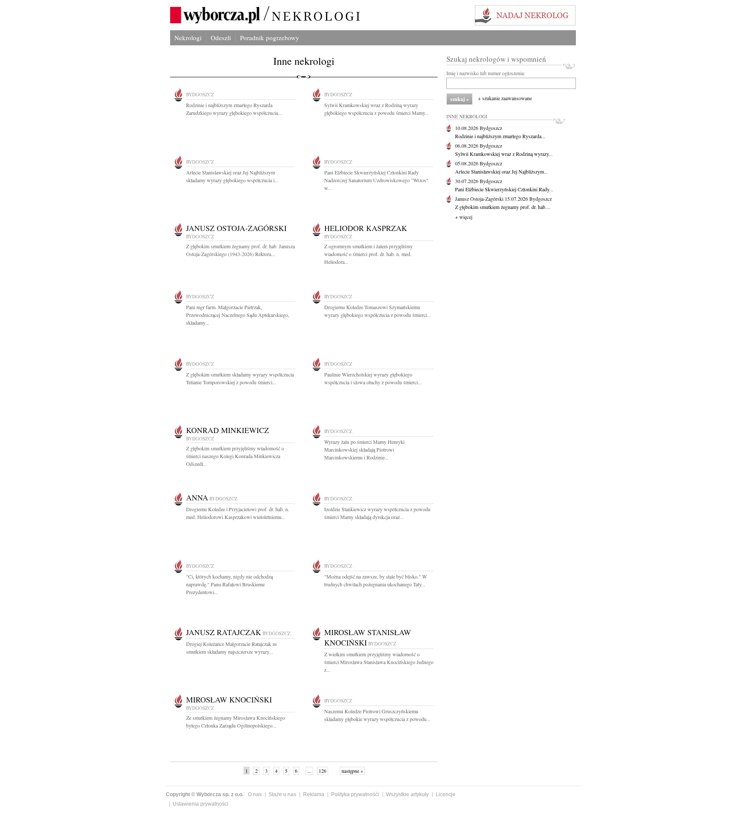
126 (322, 770)
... (309, 770)
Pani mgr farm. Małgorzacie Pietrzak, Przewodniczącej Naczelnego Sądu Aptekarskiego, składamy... (237, 315)
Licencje (445, 794)
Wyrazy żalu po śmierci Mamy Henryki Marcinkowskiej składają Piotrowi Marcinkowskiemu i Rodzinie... (364, 449)
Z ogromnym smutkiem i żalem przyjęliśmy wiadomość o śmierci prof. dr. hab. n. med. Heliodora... (368, 254)
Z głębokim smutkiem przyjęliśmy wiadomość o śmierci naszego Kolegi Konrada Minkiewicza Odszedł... (235, 456)
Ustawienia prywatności (200, 804)
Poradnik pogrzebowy (269, 37)
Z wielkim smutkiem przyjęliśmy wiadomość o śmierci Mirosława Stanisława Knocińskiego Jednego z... (378, 662)
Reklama (313, 794)
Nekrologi (188, 37)
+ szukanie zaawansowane (505, 98)
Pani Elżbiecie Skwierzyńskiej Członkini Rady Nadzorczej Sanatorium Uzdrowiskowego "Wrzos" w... (376, 180)
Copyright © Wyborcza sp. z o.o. (204, 794)
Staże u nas (282, 794)
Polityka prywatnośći (355, 794)
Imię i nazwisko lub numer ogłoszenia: (485, 73)
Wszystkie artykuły (407, 794)
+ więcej (463, 216)
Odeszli (221, 37)
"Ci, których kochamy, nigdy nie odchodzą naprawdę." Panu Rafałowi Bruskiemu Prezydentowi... (229, 584)
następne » (352, 770)
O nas (255, 794)
